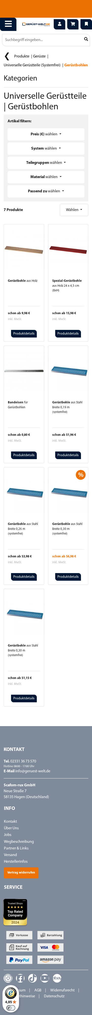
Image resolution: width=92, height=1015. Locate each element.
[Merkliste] (86, 24)
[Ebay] (57, 978)
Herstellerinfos (15, 862)
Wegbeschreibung (19, 842)
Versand (10, 855)
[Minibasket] (73, 24)
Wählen (72, 210)
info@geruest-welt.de (32, 771)
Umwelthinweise (21, 996)
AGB (37, 990)
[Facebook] (20, 978)
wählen (44, 134)
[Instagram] (8, 978)
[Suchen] (86, 39)
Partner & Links (16, 848)
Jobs (7, 835)
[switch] (10, 1008)
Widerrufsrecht (62, 990)
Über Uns (11, 828)
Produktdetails (24, 334)
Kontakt (10, 822)
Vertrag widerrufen (21, 872)
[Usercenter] (59, 24)
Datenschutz (54, 996)
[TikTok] (32, 978)
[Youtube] (44, 978)
